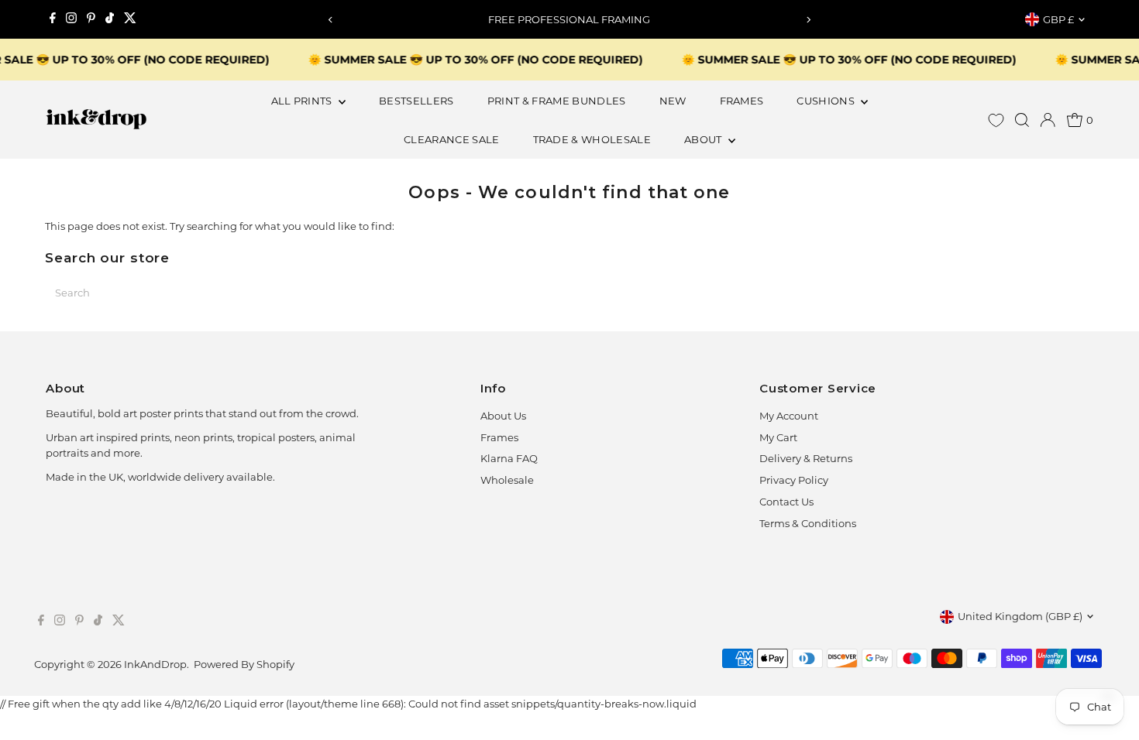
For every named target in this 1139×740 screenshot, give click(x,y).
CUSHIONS (827, 100)
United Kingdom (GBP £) (1020, 616)
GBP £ (1058, 19)
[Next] (807, 19)
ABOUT (704, 139)
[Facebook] (53, 19)
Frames (499, 437)
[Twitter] (130, 19)
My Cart (778, 437)
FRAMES (742, 100)
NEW (672, 100)
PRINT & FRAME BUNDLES (556, 100)
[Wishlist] (996, 120)
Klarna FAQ (509, 458)
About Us (503, 415)
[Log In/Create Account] (1048, 120)
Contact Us (786, 501)
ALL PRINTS (303, 100)
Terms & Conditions (807, 523)
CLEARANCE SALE (452, 139)
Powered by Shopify (244, 664)
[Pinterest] (91, 19)
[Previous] (331, 19)
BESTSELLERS (416, 100)
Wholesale (507, 480)
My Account (788, 415)
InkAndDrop (155, 664)
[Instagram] (71, 19)
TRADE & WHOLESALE (592, 139)
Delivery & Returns (805, 458)
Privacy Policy (793, 480)
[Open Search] (1022, 120)
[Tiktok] (110, 19)
